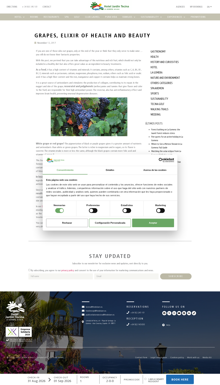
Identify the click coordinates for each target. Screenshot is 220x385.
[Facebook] (164, 313)
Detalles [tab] (110, 170)
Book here (180, 379)
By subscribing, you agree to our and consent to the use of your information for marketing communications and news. (92, 270)
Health (154, 57)
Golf (77, 16)
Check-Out (61, 377)
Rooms (34, 16)
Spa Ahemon (157, 88)
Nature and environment (165, 78)
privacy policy (67, 270)
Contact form (141, 357)
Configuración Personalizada (110, 223)
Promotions (198, 16)
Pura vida (111, 16)
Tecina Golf (157, 104)
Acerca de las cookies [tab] (154, 170)
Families (127, 16)
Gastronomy (158, 51)
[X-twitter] (169, 313)
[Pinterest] (184, 313)
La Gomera (156, 72)
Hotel (18, 16)
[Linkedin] (189, 313)
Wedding (156, 114)
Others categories (162, 83)
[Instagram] (174, 313)
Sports (155, 93)
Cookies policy (177, 357)
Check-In (33, 377)
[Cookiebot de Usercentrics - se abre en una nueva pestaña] (161, 160)
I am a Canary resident (156, 380)
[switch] (93, 210)
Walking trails (159, 109)
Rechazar (67, 223)
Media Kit (207, 357)
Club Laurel (92, 16)
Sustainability (150, 16)
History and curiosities (165, 62)
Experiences (174, 16)
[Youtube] (179, 313)
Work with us (193, 357)
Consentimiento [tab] (65, 170)
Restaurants (51, 16)
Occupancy (110, 377)
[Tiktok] (194, 313)
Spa (67, 16)
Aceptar (153, 223)
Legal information (159, 357)
